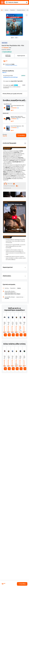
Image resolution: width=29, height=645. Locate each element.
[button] (14, 201)
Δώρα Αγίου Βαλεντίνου (10, 292)
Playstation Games (21, 10)
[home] (2, 10)
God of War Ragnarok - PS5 (17, 126)
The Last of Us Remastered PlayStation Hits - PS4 (12, 323)
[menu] (2, 2)
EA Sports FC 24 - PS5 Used (24, 357)
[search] (7, 2)
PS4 (28, 10)
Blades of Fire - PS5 (24, 323)
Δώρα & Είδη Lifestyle (10, 291)
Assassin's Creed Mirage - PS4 (20, 357)
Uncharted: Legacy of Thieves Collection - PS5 (16, 323)
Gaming (6, 10)
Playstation (12, 10)
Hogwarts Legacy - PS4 (20, 323)
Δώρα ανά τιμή (19, 297)
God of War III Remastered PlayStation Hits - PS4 (4, 357)
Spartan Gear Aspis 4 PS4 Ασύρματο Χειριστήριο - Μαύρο (4, 323)
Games (19, 288)
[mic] (27, 2)
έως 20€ (7, 298)
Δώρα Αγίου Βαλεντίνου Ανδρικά (12, 293)
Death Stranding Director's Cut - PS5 (16, 357)
